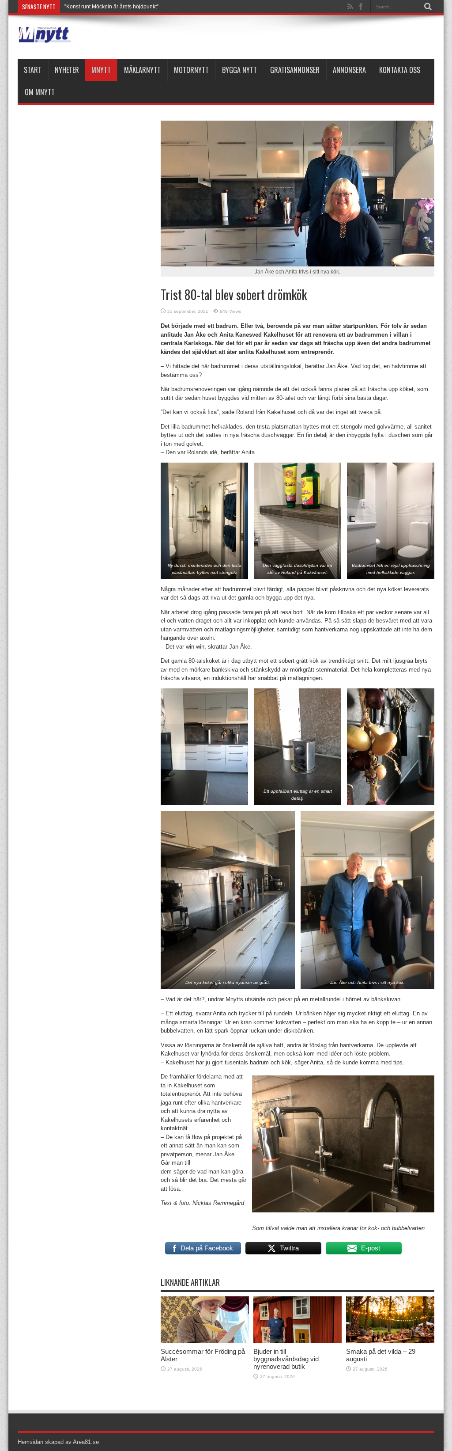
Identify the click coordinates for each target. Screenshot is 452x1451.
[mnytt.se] (44, 36)
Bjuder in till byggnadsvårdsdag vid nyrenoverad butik (286, 1359)
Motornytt (191, 70)
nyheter (67, 70)
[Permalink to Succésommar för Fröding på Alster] (205, 1341)
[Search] (427, 6)
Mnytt (101, 70)
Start (32, 70)
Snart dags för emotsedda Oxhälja (105, 7)
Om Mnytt (40, 92)
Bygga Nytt (239, 70)
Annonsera (349, 70)
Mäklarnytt (142, 70)
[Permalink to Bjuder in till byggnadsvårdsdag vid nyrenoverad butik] (297, 1341)
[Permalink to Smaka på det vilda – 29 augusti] (390, 1341)
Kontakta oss (399, 70)
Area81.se (86, 1442)
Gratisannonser (295, 70)
